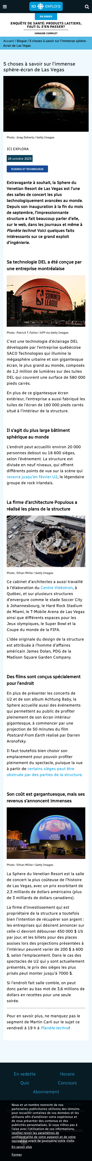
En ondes (46, 16)
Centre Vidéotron (57, 587)
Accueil (8, 41)
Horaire (67, 1073)
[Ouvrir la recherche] (87, 6)
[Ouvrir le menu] (5, 6)
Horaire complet (46, 33)
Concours (67, 1082)
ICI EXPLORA (18, 149)
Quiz (24, 1082)
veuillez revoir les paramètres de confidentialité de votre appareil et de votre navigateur (44, 1137)
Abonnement (46, 1091)
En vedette (25, 1073)
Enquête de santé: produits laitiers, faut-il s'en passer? (46, 24)
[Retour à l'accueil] (46, 6)
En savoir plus (22, 1147)
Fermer (17, 1154)
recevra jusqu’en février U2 (32, 476)
